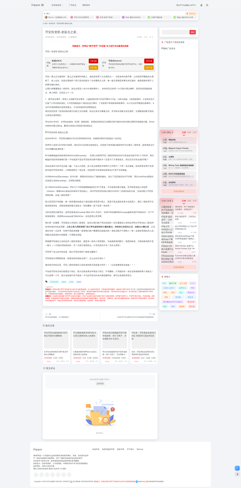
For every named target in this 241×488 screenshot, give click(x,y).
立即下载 (93, 67)
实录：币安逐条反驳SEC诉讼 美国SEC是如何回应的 (143, 353)
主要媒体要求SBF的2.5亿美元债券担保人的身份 (85, 353)
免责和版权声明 (108, 449)
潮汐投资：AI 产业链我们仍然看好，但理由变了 (185, 208)
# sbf (84, 358)
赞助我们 (192, 13)
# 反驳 (148, 358)
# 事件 (64, 282)
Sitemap (140, 449)
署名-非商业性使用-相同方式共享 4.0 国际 (49, 468)
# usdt (55, 358)
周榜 (189, 132)
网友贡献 (107, 358)
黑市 (173, 292)
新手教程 (49, 358)
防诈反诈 (52, 23)
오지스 (192, 283)
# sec (142, 358)
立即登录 (100, 383)
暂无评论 (50, 368)
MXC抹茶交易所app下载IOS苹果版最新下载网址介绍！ (185, 238)
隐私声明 (120, 449)
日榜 (184, 132)
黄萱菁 (182, 306)
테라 (164, 283)
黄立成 (192, 306)
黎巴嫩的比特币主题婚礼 (173, 301)
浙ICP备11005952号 (63, 481)
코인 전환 (183, 283)
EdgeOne (141, 481)
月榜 (194, 132)
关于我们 (130, 449)
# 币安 (71, 282)
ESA (148, 481)
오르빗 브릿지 (168, 288)
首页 (46, 23)
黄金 (165, 306)
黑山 (181, 292)
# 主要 (89, 358)
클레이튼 (172, 283)
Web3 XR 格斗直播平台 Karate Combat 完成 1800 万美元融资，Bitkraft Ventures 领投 (185, 250)
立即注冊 (93, 61)
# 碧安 (79, 282)
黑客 (166, 297)
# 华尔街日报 (116, 358)
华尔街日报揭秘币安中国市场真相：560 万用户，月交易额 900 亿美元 (114, 354)
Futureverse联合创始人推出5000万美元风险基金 (185, 256)
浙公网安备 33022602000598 (82, 481)
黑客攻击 (191, 292)
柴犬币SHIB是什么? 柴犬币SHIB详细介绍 (185, 227)
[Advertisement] (178, 87)
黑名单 (190, 297)
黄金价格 (190, 301)
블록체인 (182, 288)
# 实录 (154, 358)
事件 (96, 88)
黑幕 (165, 292)
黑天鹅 (178, 297)
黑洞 (192, 288)
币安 (47, 51)
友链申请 (95, 449)
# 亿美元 (95, 358)
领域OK (73, 37)
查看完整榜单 (179, 191)
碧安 (79, 88)
